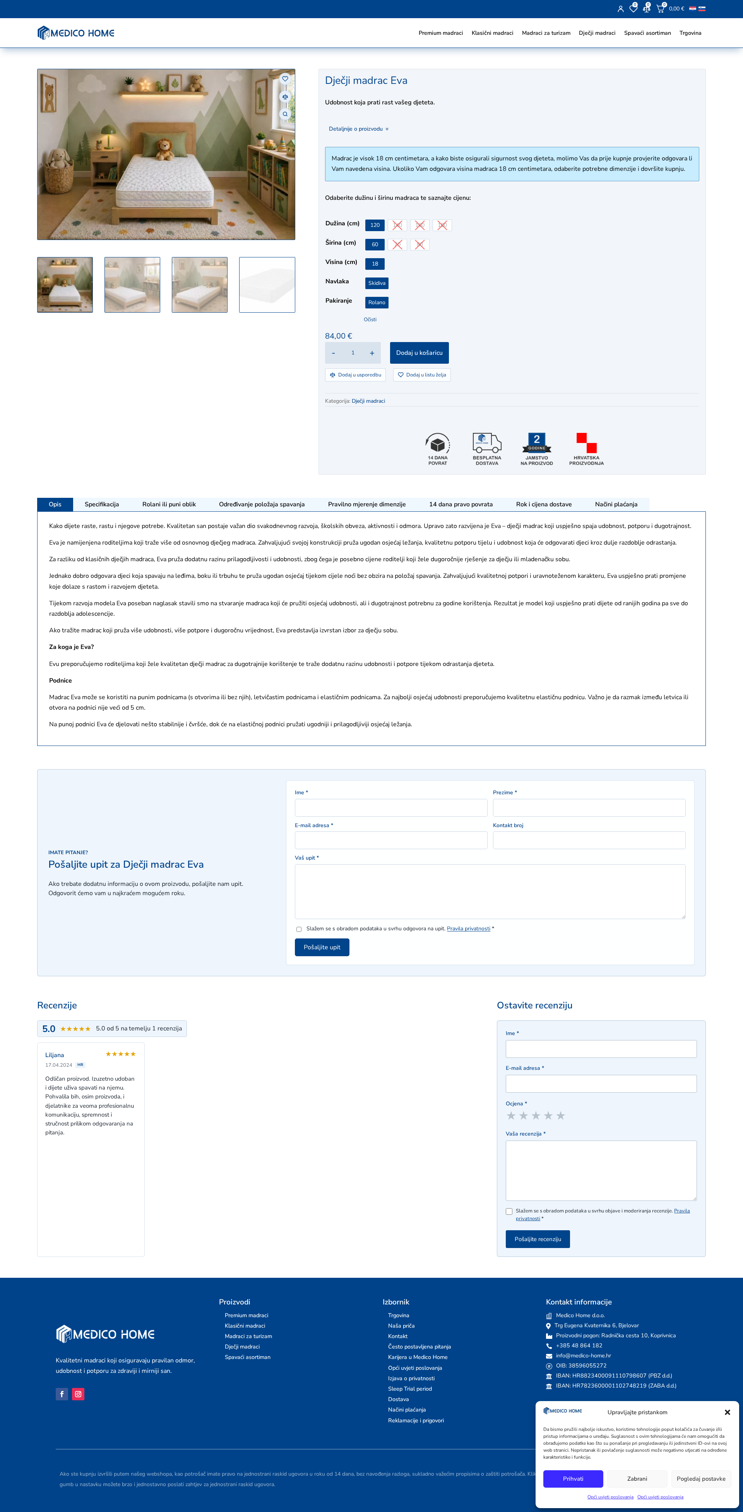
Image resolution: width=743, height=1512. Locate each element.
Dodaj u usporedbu (359, 374)
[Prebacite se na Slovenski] (701, 9)
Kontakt (397, 1336)
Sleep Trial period (410, 1389)
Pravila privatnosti (468, 928)
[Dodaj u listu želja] (285, 79)
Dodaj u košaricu (419, 353)
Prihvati (573, 1479)
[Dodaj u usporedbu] (285, 96)
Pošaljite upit (322, 947)
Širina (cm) (340, 242)
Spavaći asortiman (647, 33)
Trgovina (691, 33)
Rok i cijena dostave (544, 504)
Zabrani (637, 1479)
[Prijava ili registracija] (621, 8)
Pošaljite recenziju (538, 1239)
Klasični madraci (493, 33)
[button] (727, 1412)
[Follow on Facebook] (62, 1394)
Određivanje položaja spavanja (262, 504)
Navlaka (337, 281)
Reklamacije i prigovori (416, 1420)
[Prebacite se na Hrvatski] (692, 9)
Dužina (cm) (342, 223)
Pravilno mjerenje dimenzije (367, 504)
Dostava (398, 1399)
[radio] (375, 225)
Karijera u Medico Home (418, 1357)
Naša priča (401, 1326)
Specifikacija (102, 504)
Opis (55, 504)
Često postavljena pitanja (419, 1346)
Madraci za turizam (546, 33)
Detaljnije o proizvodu (356, 129)
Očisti (370, 319)
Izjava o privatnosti (411, 1378)
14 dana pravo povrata (461, 504)
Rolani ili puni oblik (169, 504)
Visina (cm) (341, 262)
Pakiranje (338, 300)
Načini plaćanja (616, 504)
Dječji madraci (597, 33)
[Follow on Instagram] (78, 1394)
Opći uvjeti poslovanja (610, 1497)
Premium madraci (441, 33)
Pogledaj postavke (701, 1479)
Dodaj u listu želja (426, 374)
